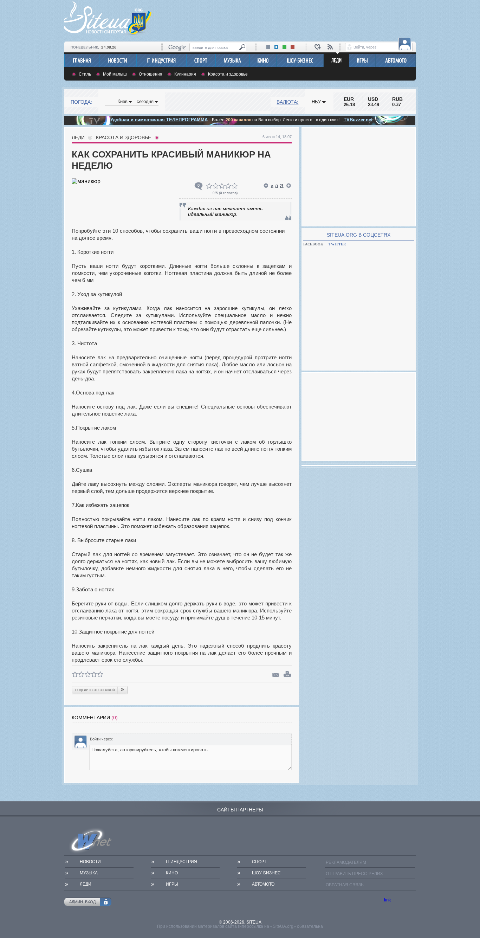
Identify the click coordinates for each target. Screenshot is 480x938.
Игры (172, 884)
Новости (90, 862)
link (387, 899)
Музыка (89, 873)
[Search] (242, 47)
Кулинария (185, 74)
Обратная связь (345, 885)
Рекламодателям (346, 862)
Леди (78, 137)
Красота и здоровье (228, 74)
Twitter (337, 244)
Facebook (313, 244)
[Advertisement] (288, 20)
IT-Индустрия (181, 862)
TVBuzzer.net (358, 119)
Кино (172, 873)
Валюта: (287, 102)
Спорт (259, 862)
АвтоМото (263, 884)
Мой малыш (115, 74)
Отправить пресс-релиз (354, 874)
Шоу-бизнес (266, 873)
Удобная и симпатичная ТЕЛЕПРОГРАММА (158, 119)
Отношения (150, 74)
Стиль (85, 74)
